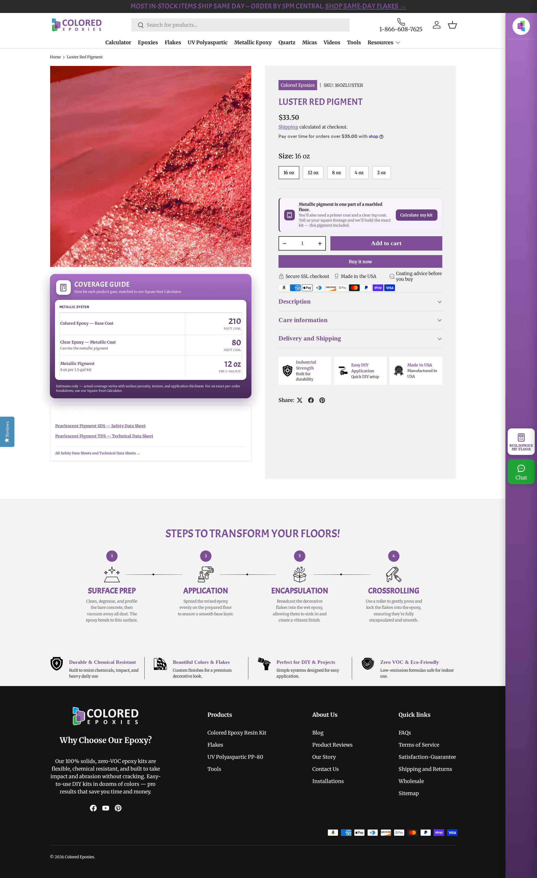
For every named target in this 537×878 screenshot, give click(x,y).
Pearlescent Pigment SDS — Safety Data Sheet (100, 425)
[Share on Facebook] (311, 400)
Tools (354, 42)
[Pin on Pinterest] (322, 400)
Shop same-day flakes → (365, 6)
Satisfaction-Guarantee (427, 757)
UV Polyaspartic (207, 42)
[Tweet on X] (299, 400)
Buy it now (360, 261)
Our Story (324, 757)
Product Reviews (332, 745)
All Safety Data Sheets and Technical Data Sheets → (97, 453)
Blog (318, 732)
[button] (452, 25)
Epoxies (148, 42)
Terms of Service (419, 745)
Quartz (287, 42)
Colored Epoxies (298, 85)
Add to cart (386, 243)
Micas (309, 42)
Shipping (288, 127)
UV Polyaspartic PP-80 (235, 757)
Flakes (173, 42)
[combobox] (240, 25)
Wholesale (411, 781)
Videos (332, 42)
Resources (380, 42)
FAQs (405, 732)
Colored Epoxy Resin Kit (236, 732)
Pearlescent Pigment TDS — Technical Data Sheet (104, 436)
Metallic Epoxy (253, 42)
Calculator (118, 42)
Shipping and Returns (425, 769)
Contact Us (325, 769)
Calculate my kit (416, 215)
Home (55, 57)
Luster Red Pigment (85, 57)
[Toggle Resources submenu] (397, 42)
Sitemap (409, 793)
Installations (328, 781)
